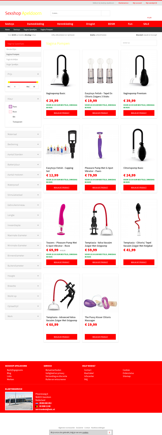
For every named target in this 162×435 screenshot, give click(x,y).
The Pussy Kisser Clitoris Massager (98, 319)
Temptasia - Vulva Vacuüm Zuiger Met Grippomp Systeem (98, 244)
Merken (10, 379)
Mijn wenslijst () (151, 3)
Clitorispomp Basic (133, 167)
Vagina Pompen (12, 54)
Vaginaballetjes (12, 59)
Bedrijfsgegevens (15, 370)
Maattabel (89, 373)
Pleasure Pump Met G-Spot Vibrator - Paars (99, 169)
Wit (14, 117)
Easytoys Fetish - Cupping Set (59, 169)
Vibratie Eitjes (11, 49)
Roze (15, 111)
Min (9, 87)
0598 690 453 (45, 403)
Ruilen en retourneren (56, 379)
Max (28, 87)
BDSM (111, 24)
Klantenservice (123, 3)
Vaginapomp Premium (134, 93)
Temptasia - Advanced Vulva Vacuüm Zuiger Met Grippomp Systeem (61, 319)
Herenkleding (65, 24)
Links (9, 376)
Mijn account (137, 3)
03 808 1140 (44, 406)
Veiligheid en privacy (55, 373)
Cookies (126, 370)
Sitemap (127, 376)
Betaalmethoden (53, 370)
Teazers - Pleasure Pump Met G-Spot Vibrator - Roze (61, 244)
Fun (130, 24)
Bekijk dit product (61, 113)
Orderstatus (128, 373)
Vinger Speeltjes (12, 64)
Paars (15, 106)
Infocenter (89, 376)
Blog (9, 373)
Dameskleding (35, 24)
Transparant (17, 122)
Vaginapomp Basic (55, 93)
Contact (87, 370)
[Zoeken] (105, 13)
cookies (85, 432)
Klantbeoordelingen (98, 428)
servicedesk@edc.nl (45, 409)
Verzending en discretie (56, 376)
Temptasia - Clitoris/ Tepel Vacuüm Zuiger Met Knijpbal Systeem (138, 244)
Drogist (90, 24)
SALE (146, 24)
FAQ (86, 379)
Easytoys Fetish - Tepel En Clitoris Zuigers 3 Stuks (98, 95)
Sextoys (9, 24)
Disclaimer (79, 428)
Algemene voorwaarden (66, 428)
